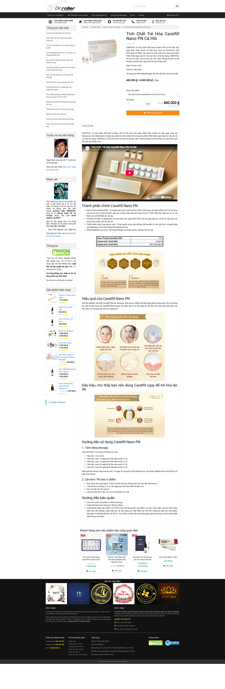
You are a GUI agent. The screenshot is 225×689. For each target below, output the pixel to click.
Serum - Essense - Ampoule (111, 27)
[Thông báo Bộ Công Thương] (172, 643)
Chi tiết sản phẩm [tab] (87, 126)
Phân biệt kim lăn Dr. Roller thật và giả (60, 109)
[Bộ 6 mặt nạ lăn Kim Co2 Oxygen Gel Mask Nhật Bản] (52, 356)
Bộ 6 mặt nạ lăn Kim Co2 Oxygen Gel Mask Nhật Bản (67, 357)
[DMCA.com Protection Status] (61, 252)
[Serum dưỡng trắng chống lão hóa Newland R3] (52, 387)
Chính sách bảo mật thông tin (78, 654)
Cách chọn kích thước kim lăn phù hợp (60, 119)
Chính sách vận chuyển (76, 649)
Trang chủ (85, 27)
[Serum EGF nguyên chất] (52, 310)
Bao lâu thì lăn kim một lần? (56, 114)
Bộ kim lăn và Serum (66, 331)
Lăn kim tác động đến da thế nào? (58, 33)
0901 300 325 (161, 21)
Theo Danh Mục (96, 27)
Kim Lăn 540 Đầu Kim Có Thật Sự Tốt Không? (59, 76)
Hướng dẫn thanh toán (76, 646)
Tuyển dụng (72, 641)
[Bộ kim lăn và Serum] (52, 334)
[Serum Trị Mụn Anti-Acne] (52, 322)
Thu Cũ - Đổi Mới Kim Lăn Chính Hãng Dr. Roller (61, 46)
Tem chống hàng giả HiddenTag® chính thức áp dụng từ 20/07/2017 (60, 96)
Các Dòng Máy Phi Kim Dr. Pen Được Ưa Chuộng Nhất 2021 (60, 54)
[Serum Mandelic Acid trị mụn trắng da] (52, 372)
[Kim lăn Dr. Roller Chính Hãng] (52, 298)
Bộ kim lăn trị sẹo (65, 343)
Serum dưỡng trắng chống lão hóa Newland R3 (66, 386)
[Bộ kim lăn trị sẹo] (52, 344)
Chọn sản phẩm (132, 90)
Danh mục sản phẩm (55, 15)
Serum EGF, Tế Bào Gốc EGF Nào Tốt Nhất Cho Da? (59, 61)
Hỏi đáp (141, 15)
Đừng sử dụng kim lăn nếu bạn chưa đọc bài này (61, 103)
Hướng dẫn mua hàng (118, 15)
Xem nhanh (92, 571)
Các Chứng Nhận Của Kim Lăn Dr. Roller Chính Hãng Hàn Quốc (60, 69)
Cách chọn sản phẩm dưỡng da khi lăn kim (60, 125)
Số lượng (130, 100)
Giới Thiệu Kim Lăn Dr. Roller (78, 15)
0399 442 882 (141, 21)
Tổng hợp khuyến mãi (99, 15)
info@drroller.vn (55, 648)
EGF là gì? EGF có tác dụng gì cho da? (60, 82)
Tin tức (132, 15)
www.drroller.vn (66, 261)
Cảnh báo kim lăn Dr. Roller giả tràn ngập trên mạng (59, 88)
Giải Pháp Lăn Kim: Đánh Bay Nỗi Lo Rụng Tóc (59, 39)
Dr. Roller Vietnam (57, 402)
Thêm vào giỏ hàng (154, 113)
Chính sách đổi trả (74, 652)
